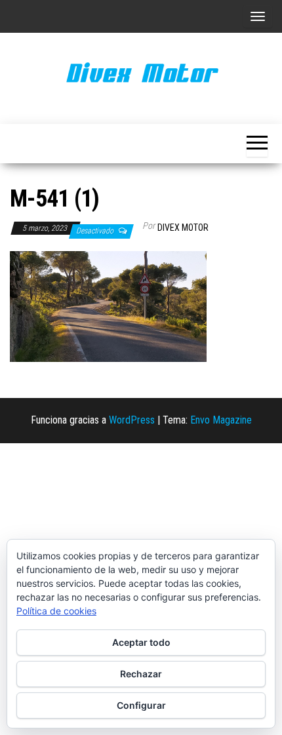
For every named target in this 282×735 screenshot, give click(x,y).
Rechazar (141, 673)
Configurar (141, 705)
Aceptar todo (141, 642)
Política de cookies (56, 610)
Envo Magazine (221, 420)
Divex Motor (183, 227)
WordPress (132, 420)
